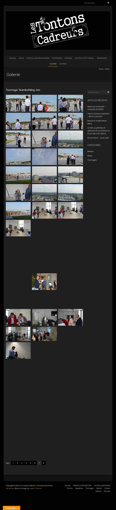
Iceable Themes (35, 488)
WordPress (10, 488)
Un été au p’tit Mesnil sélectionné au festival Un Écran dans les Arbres (98, 131)
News (21, 58)
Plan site (107, 491)
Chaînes (62, 64)
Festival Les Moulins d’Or (38, 58)
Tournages (102, 58)
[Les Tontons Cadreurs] (58, 12)
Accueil (12, 58)
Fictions (68, 58)
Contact (107, 488)
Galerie (53, 64)
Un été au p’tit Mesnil (84, 58)
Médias (90, 151)
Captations (57, 58)
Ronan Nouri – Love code (98, 137)
